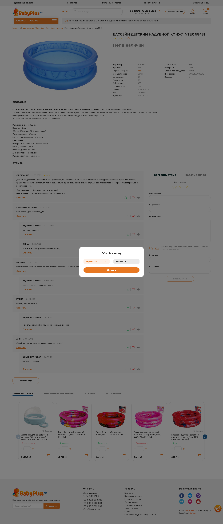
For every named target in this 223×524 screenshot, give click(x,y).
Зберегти (111, 270)
